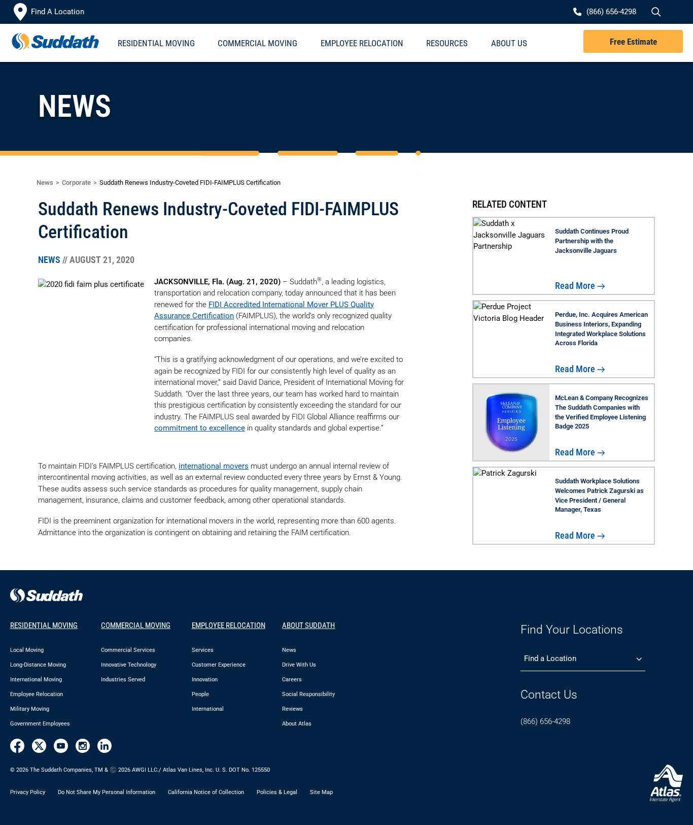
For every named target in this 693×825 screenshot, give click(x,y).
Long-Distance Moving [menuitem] (38, 665)
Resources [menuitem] (447, 43)
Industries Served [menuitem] (123, 679)
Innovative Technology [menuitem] (128, 665)
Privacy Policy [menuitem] (27, 792)
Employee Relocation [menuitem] (362, 43)
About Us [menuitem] (509, 43)
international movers (214, 466)
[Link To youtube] (61, 746)
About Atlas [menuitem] (296, 723)
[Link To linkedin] (104, 746)
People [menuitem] (200, 694)
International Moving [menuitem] (36, 679)
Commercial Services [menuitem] (128, 650)
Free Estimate (633, 42)
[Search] (655, 12)
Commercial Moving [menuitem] (257, 43)
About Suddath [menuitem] (308, 625)
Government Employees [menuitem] (40, 723)
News (45, 182)
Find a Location (550, 658)
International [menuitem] (208, 709)
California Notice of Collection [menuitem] (206, 792)
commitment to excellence (199, 428)
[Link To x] (39, 746)
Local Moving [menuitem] (27, 650)
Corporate (76, 182)
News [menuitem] (289, 650)
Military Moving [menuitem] (29, 709)
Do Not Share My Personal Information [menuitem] (106, 792)
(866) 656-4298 (545, 721)
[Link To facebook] (17, 746)
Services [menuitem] (203, 650)
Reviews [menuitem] (292, 709)
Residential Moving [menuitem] (156, 43)
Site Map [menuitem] (321, 792)
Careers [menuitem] (292, 679)
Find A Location (57, 11)
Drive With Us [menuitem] (299, 665)
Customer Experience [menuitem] (219, 665)
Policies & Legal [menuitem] (277, 792)
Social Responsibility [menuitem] (308, 694)
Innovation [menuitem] (205, 679)
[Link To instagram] (83, 746)
